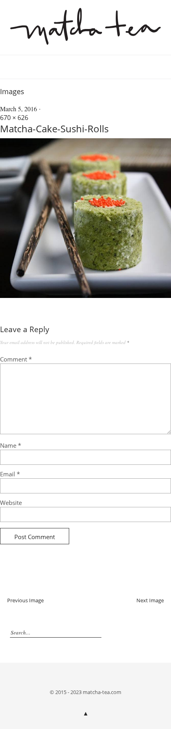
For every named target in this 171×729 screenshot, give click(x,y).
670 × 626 (14, 117)
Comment (16, 359)
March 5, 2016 (18, 108)
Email (10, 474)
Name (10, 445)
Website (11, 503)
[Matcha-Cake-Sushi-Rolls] (85, 295)
